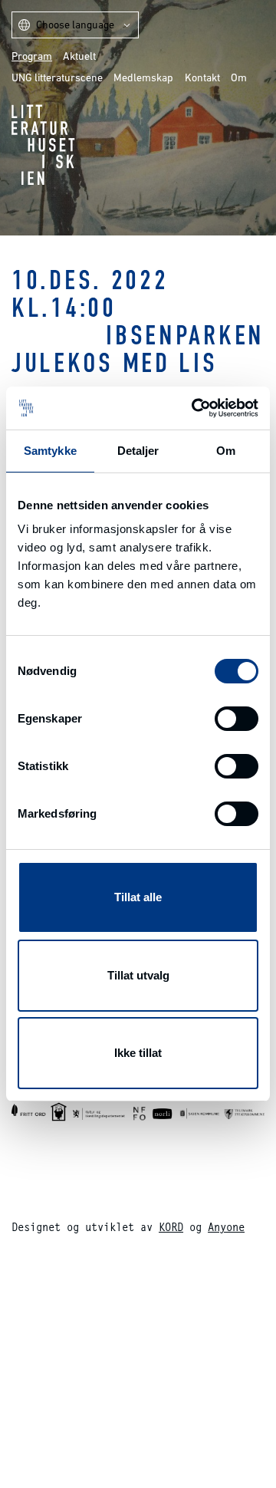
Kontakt (202, 77)
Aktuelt (79, 56)
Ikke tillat (138, 1052)
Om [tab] (225, 450)
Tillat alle (138, 897)
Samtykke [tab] (50, 450)
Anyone (226, 1226)
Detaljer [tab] (138, 450)
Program (32, 56)
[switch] (236, 718)
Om (239, 77)
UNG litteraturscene (57, 77)
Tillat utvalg (138, 975)
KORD (171, 1226)
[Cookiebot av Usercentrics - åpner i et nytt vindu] (194, 408)
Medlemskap (143, 77)
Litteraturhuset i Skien (43, 144)
